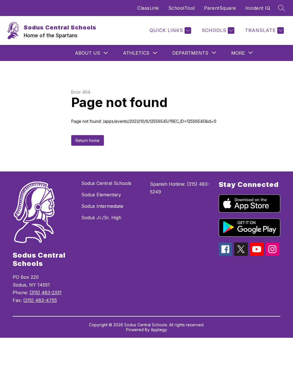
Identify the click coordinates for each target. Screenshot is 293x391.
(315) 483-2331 (45, 292)
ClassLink (148, 8)
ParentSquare (220, 8)
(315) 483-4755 (40, 300)
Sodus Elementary (101, 195)
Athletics (136, 53)
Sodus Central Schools (106, 183)
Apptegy (159, 329)
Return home (88, 140)
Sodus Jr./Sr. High (101, 217)
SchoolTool (181, 8)
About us (87, 53)
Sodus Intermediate (102, 206)
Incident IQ (257, 8)
